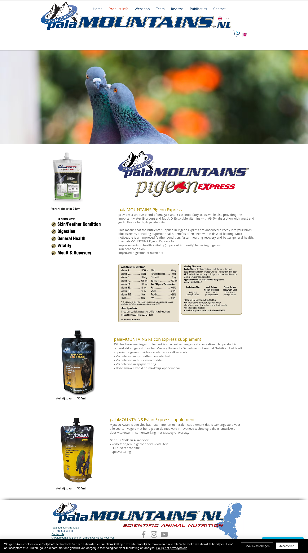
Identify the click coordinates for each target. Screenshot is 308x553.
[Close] (302, 546)
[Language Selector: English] (223, 18)
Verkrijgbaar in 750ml (66, 209)
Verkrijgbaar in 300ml (71, 398)
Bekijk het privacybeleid (171, 548)
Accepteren (286, 546)
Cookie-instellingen (257, 546)
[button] (237, 34)
